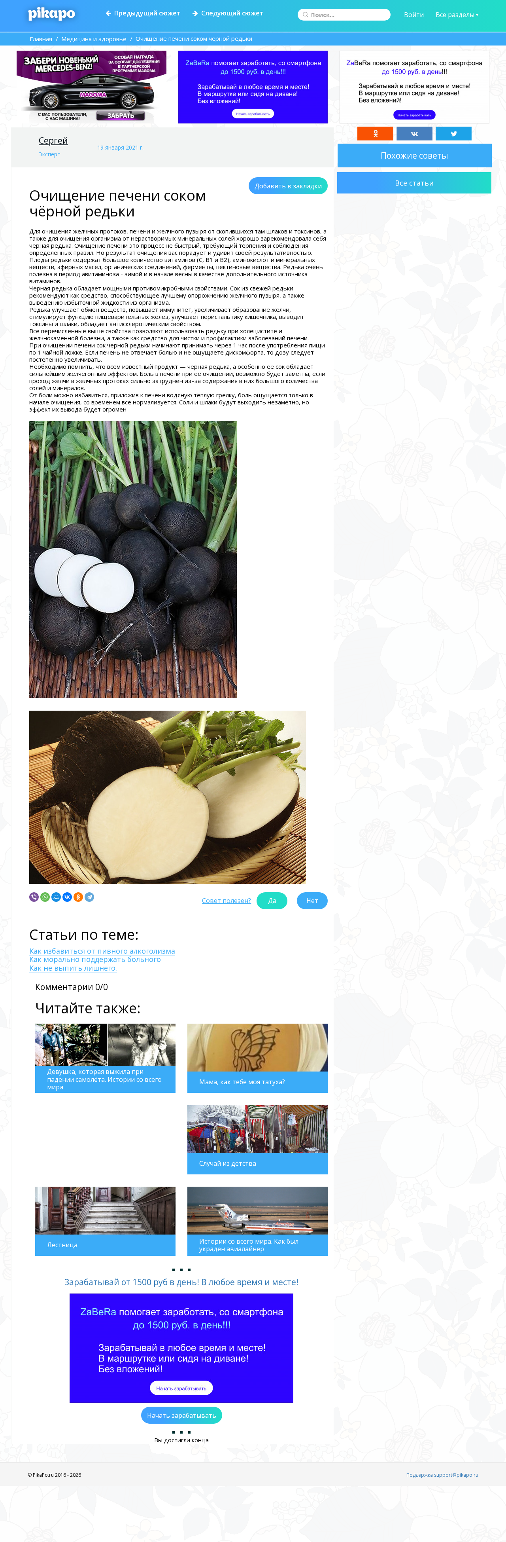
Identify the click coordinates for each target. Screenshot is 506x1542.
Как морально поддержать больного (95, 959)
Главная (41, 39)
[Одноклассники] (78, 897)
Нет (312, 900)
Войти (414, 14)
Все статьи (414, 183)
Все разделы (456, 14)
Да (272, 900)
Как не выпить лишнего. (73, 968)
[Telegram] (89, 897)
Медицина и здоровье (93, 39)
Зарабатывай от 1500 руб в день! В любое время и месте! (181, 1282)
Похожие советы (414, 155)
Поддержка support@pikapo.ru (442, 1475)
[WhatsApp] (45, 897)
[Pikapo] (51, 14)
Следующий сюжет (231, 13)
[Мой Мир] (56, 897)
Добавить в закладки (288, 186)
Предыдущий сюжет (146, 13)
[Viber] (34, 897)
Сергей (53, 140)
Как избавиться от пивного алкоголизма (102, 951)
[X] (454, 133)
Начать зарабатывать (181, 1415)
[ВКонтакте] (67, 897)
